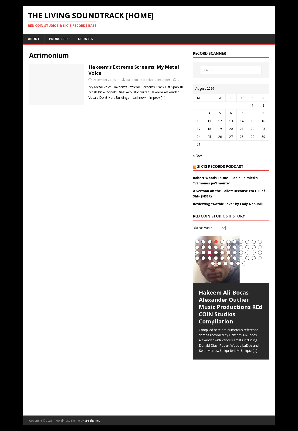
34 (197, 258)
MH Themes (92, 421)
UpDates (85, 39)
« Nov (197, 155)
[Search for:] (231, 70)
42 (247, 258)
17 (228, 247)
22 (260, 247)
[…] (163, 97)
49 (238, 263)
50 (244, 263)
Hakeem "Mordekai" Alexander (148, 80)
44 (260, 258)
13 (203, 247)
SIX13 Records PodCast (220, 166)
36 (210, 258)
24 (203, 253)
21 (254, 247)
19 (241, 247)
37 (216, 258)
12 (197, 247)
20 (247, 247)
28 (228, 253)
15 (216, 247)
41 (241, 258)
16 (222, 247)
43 (254, 258)
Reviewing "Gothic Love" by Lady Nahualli (228, 204)
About (34, 39)
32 (254, 253)
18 (235, 247)
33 (260, 253)
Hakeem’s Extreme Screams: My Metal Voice (133, 70)
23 (197, 253)
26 (216, 253)
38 (222, 258)
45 (213, 263)
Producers (58, 39)
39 (228, 258)
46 (219, 263)
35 (203, 258)
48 (232, 263)
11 (260, 242)
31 (247, 253)
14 (210, 247)
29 (235, 253)
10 (254, 242)
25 (210, 253)
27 (222, 253)
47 (225, 263)
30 (241, 253)
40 (235, 258)
